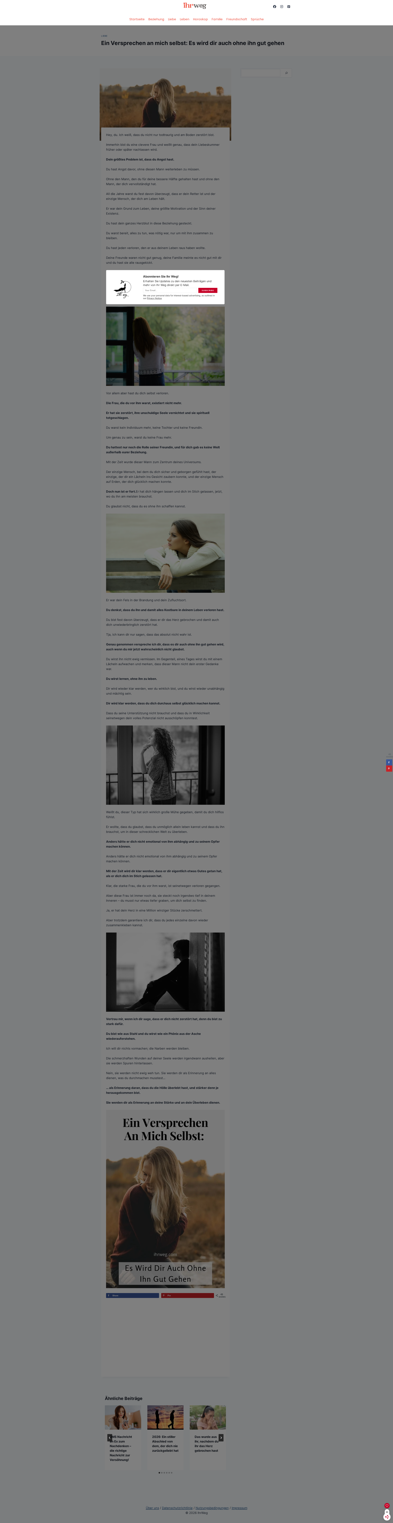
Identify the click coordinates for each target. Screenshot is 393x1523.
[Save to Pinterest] (389, 769)
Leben (184, 19)
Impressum (239, 1508)
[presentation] (123, 1417)
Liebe (172, 19)
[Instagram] (282, 7)
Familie (217, 19)
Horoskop (200, 19)
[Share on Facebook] (389, 762)
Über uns (152, 1508)
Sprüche (257, 19)
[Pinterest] (289, 7)
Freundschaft (236, 19)
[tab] (159, 1473)
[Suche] (286, 73)
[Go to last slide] (109, 1437)
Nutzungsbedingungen (212, 1508)
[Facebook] (275, 7)
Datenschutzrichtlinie (177, 1508)
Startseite (137, 19)
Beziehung (156, 19)
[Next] (221, 1437)
